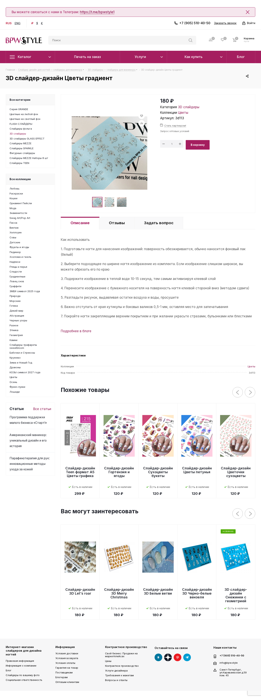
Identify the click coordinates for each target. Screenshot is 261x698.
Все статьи (42, 409)
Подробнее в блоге (76, 331)
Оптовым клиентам (67, 681)
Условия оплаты (65, 662)
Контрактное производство (126, 647)
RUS (9, 23)
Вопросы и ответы (116, 680)
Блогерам (61, 677)
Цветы (183, 112)
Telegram (187, 657)
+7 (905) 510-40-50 (194, 23)
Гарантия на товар (66, 667)
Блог (8, 670)
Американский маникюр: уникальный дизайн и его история (28, 440)
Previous (238, 392)
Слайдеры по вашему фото (23, 675)
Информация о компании (21, 665)
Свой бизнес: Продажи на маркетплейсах (121, 655)
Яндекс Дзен (168, 657)
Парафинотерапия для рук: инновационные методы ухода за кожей (30, 463)
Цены (108, 661)
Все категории (20, 99)
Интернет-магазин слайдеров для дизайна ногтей (23, 650)
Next (250, 392)
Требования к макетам (119, 675)
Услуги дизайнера (116, 670)
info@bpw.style (229, 662)
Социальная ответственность (24, 679)
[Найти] (190, 40)
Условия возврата (66, 658)
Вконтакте (158, 657)
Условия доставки (66, 653)
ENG (17, 23)
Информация (65, 647)
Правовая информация (20, 660)
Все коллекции (20, 179)
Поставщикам (64, 672)
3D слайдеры (188, 107)
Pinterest (177, 657)
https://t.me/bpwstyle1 (97, 12)
